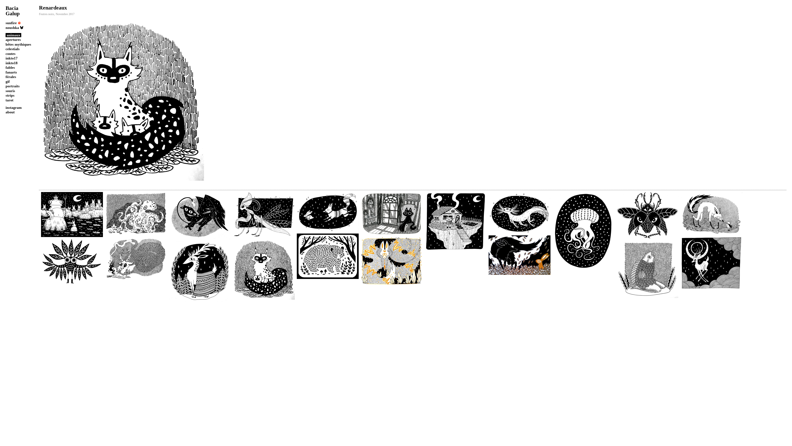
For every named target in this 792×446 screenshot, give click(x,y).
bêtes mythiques (18, 44)
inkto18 (12, 63)
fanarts (11, 72)
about (10, 112)
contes (10, 54)
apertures (13, 40)
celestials (13, 49)
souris (10, 91)
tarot (9, 100)
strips (10, 95)
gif (8, 81)
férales (11, 77)
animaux (13, 35)
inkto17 (12, 58)
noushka (12, 28)
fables (10, 67)
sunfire (11, 23)
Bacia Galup (13, 11)
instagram (14, 108)
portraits (13, 86)
